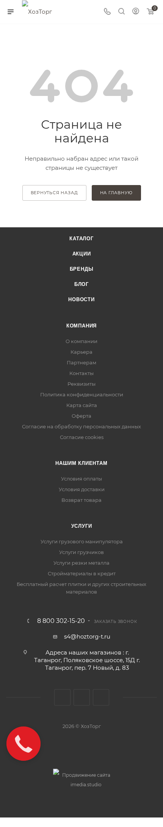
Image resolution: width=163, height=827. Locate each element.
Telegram (82, 697)
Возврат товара (81, 500)
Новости (81, 299)
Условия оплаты (81, 479)
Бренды (82, 269)
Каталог (81, 238)
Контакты (81, 373)
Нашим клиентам (81, 463)
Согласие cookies (81, 437)
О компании (81, 341)
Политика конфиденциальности (81, 394)
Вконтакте (62, 697)
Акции (81, 254)
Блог (81, 284)
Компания (81, 326)
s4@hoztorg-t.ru (87, 636)
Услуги (81, 526)
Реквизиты (81, 384)
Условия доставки (82, 489)
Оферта (81, 416)
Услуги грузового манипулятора (82, 541)
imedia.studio (86, 784)
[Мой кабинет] (135, 12)
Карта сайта (81, 405)
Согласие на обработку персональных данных (81, 426)
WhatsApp (101, 697)
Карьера (81, 352)
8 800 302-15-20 (61, 621)
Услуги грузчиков (81, 552)
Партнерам (81, 362)
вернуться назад (54, 192)
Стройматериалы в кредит (82, 573)
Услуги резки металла (81, 563)
